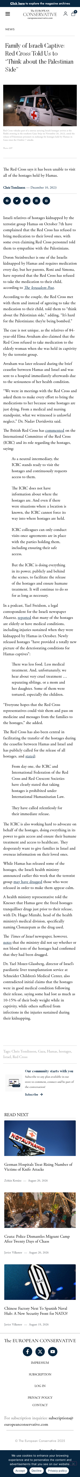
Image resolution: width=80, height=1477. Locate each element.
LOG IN (40, 1386)
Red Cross (20, 1057)
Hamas (52, 1052)
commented (54, 431)
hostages (65, 1052)
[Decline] (73, 1463)
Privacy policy (57, 1470)
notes (7, 943)
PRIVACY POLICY (40, 1398)
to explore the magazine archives (40, 3)
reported (24, 618)
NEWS (10, 29)
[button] (7, 201)
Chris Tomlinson (24, 1052)
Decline (37, 1470)
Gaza (41, 1052)
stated (30, 756)
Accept (20, 1470)
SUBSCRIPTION (40, 1374)
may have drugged (27, 882)
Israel (7, 1057)
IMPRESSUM (40, 1363)
